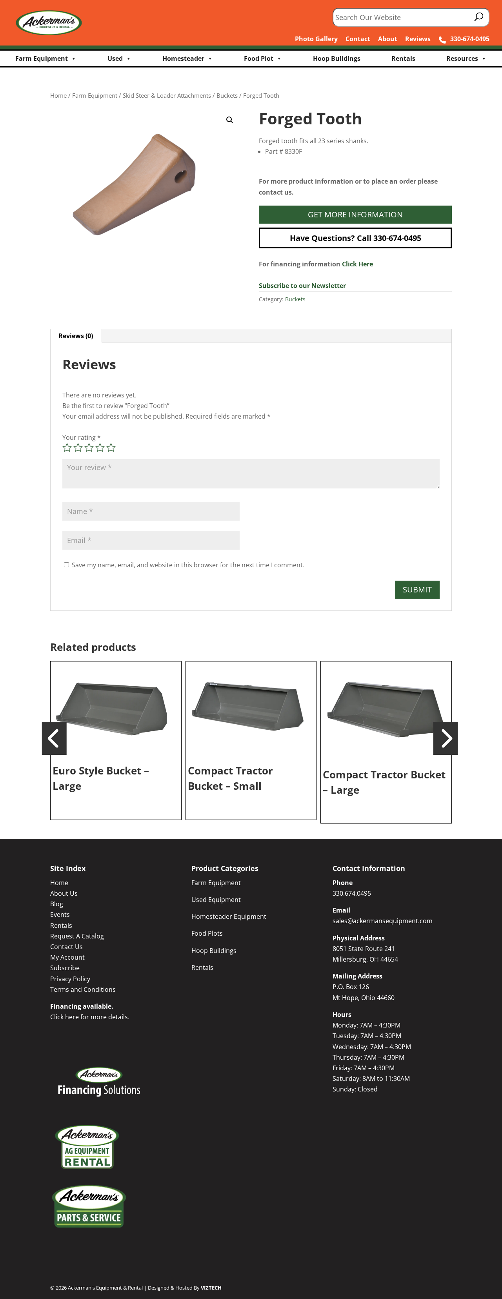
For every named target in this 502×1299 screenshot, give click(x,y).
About (387, 39)
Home (58, 95)
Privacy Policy (70, 979)
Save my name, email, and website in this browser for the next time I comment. (188, 565)
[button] (230, 120)
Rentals (403, 58)
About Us (64, 893)
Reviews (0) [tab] (75, 336)
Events (60, 914)
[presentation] (54, 737)
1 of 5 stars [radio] (67, 447)
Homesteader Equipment (228, 916)
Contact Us (66, 946)
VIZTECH (211, 1287)
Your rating (81, 437)
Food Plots (207, 933)
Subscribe (65, 968)
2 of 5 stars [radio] (78, 447)
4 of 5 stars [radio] (100, 447)
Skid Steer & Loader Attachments (167, 95)
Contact (358, 39)
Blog (56, 904)
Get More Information (355, 214)
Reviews (418, 39)
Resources (462, 58)
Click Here (357, 264)
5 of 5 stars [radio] (111, 447)
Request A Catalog (77, 936)
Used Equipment (216, 899)
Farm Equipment (41, 58)
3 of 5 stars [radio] (89, 447)
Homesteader (183, 58)
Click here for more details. (89, 1017)
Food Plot (258, 58)
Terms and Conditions (83, 989)
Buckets (227, 95)
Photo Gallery (316, 39)
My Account (67, 957)
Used (115, 58)
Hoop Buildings (336, 58)
